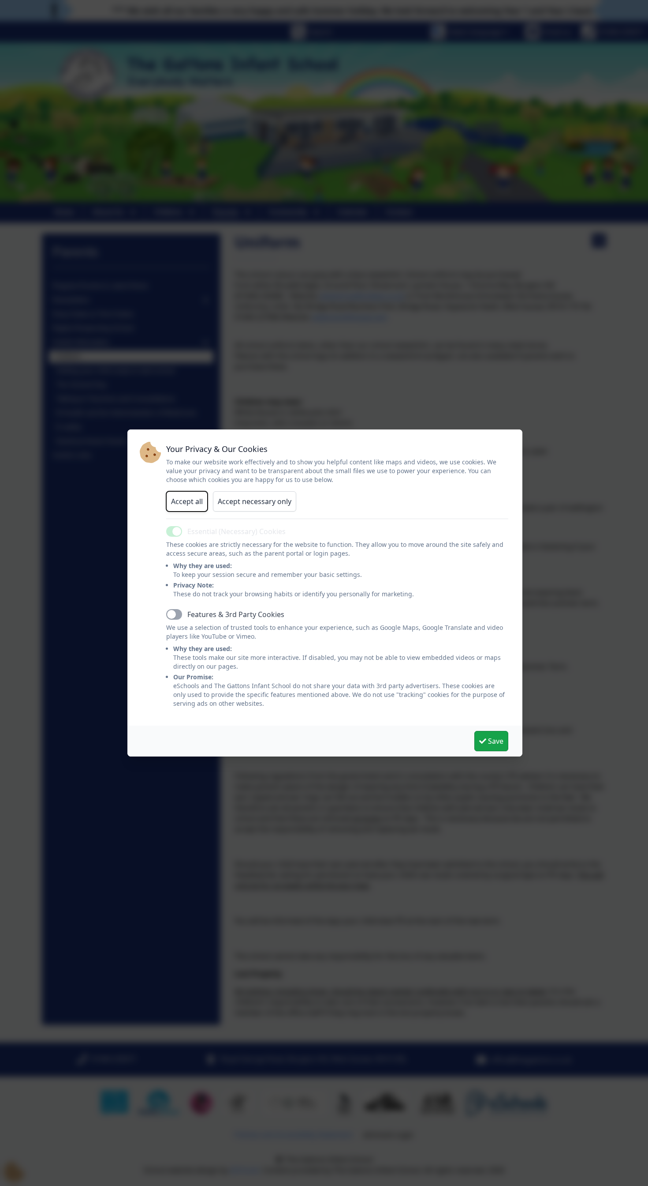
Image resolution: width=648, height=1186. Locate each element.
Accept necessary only (254, 501)
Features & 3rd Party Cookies (235, 614)
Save (494, 741)
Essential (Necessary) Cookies (236, 531)
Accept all (187, 501)
